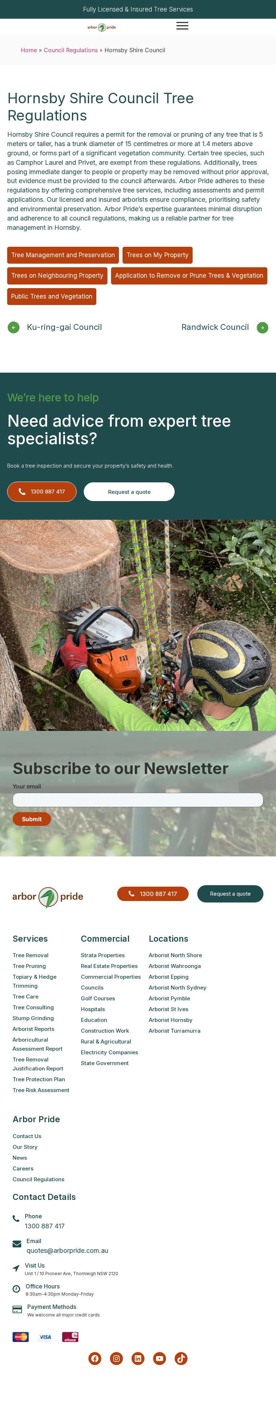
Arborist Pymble (169, 998)
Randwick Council (215, 327)
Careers (23, 1168)
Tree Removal (31, 955)
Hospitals (93, 1009)
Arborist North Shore (175, 955)
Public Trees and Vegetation (51, 296)
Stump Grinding (33, 1018)
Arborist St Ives (168, 1009)
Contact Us (27, 1136)
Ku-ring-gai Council (64, 327)
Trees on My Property (157, 255)
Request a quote (129, 491)
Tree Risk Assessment (41, 1090)
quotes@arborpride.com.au (67, 1250)
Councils (92, 987)
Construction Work (105, 1030)
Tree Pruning (29, 966)
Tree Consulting (33, 1007)
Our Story (25, 1146)
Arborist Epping (169, 976)
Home (29, 50)
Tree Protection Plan (39, 1079)
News (20, 1157)
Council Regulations (71, 50)
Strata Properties (103, 955)
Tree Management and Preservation (63, 255)
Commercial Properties (111, 976)
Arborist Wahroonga (175, 966)
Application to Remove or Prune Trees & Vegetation (189, 275)
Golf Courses (98, 998)
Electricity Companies (109, 1052)
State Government (105, 1063)
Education (94, 1019)
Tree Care (25, 996)
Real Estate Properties (109, 966)
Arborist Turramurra (175, 1030)
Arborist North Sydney (178, 987)
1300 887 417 (48, 491)
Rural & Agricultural (106, 1041)
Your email (27, 786)
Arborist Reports (33, 1028)
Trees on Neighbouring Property (57, 275)
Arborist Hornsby (171, 1019)
